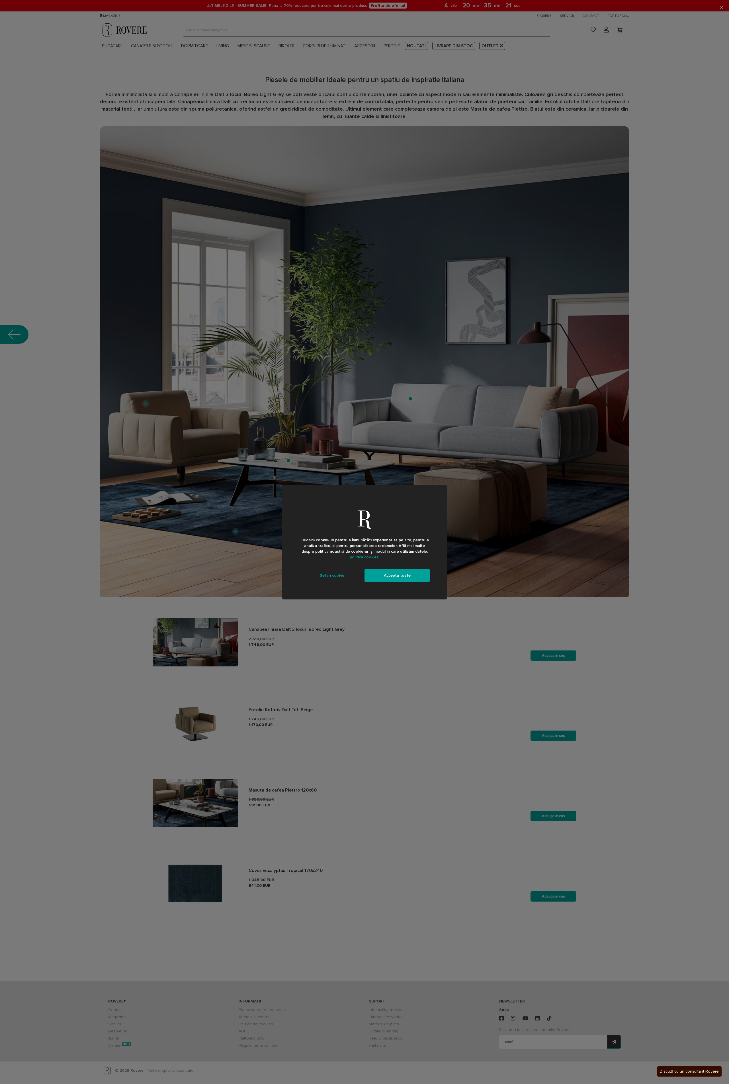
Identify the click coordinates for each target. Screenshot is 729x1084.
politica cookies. (364, 557)
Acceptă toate (397, 575)
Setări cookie (332, 575)
